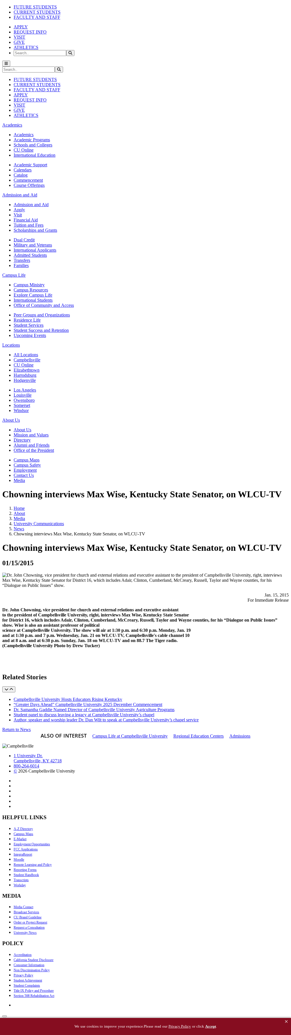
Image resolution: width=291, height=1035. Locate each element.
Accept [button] (210, 1026)
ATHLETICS (26, 47)
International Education (34, 155)
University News (25, 933)
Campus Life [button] (14, 275)
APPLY (21, 26)
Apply (19, 209)
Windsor (21, 410)
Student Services (28, 325)
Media (19, 480)
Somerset (22, 405)
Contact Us (24, 475)
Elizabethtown (27, 370)
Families (21, 265)
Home (19, 508)
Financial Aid (26, 220)
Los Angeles (25, 390)
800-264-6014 (26, 765)
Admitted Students (30, 255)
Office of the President (34, 450)
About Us (22, 429)
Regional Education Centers (198, 736)
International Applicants (35, 250)
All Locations (26, 354)
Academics (24, 134)
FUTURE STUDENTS (35, 7)
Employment (25, 470)
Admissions (239, 736)
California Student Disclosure (33, 960)
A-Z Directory (23, 829)
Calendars (23, 169)
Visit (18, 214)
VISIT (19, 37)
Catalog (21, 175)
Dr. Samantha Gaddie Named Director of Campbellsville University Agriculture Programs (94, 709)
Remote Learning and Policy (33, 865)
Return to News (16, 729)
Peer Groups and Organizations (42, 314)
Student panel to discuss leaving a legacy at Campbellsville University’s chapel (84, 714)
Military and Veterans (33, 245)
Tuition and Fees (28, 225)
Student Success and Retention (41, 330)
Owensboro (24, 400)
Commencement (28, 180)
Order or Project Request (30, 922)
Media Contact (23, 907)
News (19, 528)
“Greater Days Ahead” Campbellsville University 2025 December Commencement (88, 704)
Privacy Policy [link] (180, 1026)
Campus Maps (27, 460)
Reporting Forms (25, 870)
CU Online (24, 150)
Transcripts (21, 880)
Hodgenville (25, 380)
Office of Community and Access (44, 305)
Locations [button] (11, 345)
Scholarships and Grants (35, 230)
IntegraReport (23, 854)
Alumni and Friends (31, 445)
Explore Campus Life (33, 295)
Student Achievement (28, 980)
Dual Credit (24, 239)
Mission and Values (31, 434)
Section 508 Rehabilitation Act (34, 996)
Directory (22, 440)
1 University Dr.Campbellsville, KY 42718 (38, 758)
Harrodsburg (25, 375)
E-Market (20, 839)
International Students (33, 300)
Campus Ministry (29, 284)
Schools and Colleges (33, 144)
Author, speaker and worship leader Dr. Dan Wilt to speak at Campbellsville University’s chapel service (106, 719)
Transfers (22, 260)
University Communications (39, 523)
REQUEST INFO (30, 32)
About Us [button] (11, 420)
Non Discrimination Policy (32, 970)
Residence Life (27, 320)
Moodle (19, 860)
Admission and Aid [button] (19, 194)
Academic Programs (32, 139)
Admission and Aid (31, 204)
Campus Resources (31, 289)
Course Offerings (29, 185)
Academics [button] (12, 125)
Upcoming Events (30, 335)
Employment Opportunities (32, 844)
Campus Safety (27, 465)
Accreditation (23, 955)
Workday (20, 885)
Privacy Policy (23, 975)
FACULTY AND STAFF (37, 17)
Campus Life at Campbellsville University (130, 736)
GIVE (19, 42)
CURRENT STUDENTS (37, 12)
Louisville (23, 395)
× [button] (286, 1021)
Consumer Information (29, 965)
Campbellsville (27, 359)
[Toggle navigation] (6, 64)
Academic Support (30, 164)
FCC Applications (26, 849)
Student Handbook (26, 875)
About (19, 513)
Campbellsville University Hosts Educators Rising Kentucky (68, 699)
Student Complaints (27, 986)
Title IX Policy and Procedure (34, 991)
